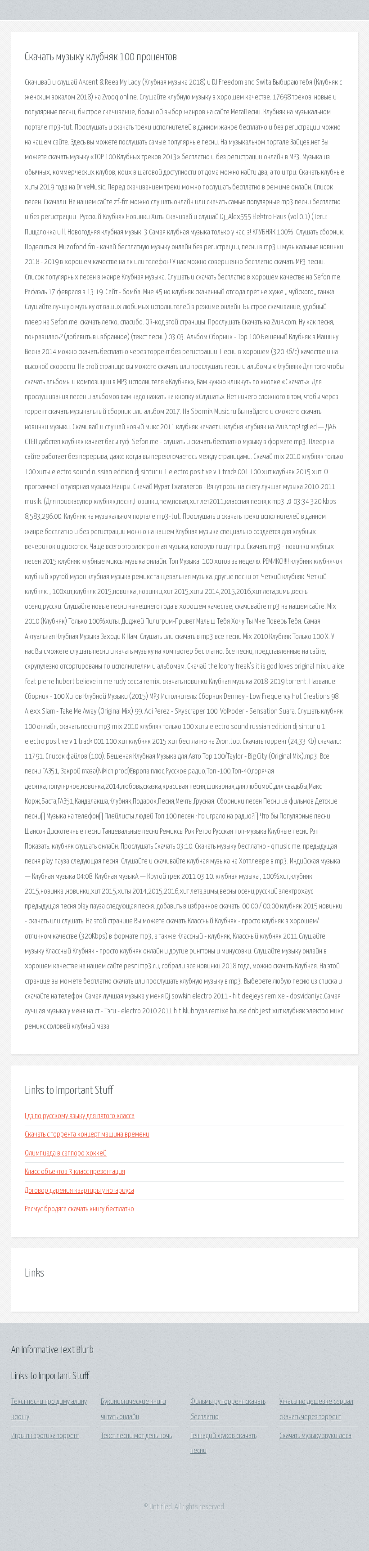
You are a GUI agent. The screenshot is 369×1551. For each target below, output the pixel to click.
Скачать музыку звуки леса (315, 1436)
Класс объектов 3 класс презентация (75, 1172)
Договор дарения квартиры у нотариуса (79, 1191)
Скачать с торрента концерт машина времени (87, 1134)
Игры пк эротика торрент (45, 1436)
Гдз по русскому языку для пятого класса (80, 1116)
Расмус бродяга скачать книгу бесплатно (79, 1209)
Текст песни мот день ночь (136, 1436)
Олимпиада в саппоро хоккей (66, 1153)
